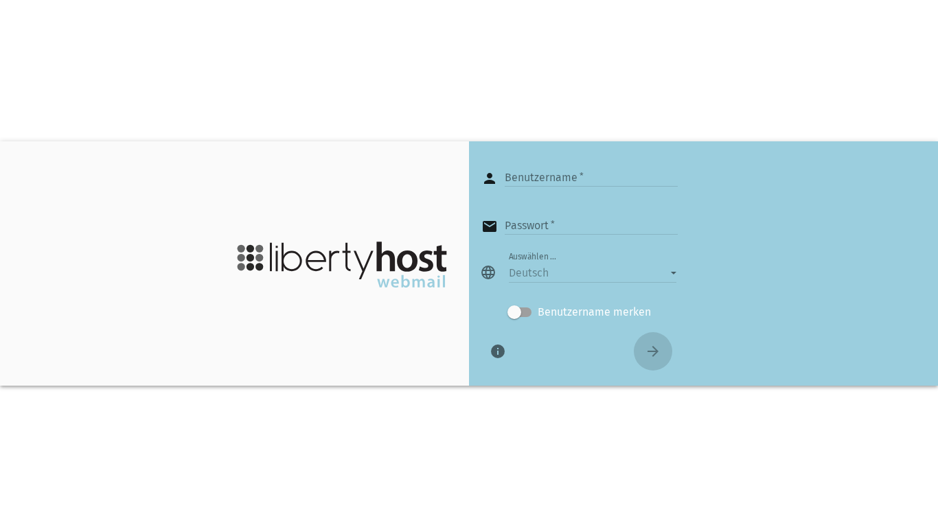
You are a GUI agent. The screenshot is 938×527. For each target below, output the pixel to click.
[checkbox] (579, 312)
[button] (592, 272)
